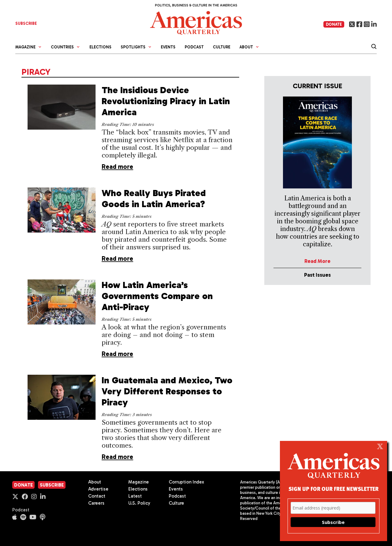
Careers (96, 503)
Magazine (138, 482)
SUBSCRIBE (26, 23)
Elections (100, 47)
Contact (96, 496)
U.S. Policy (139, 503)
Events (168, 47)
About (94, 482)
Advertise (98, 489)
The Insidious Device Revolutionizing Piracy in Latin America (166, 101)
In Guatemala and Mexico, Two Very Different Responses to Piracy (167, 391)
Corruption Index (186, 482)
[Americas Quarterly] (196, 22)
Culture (221, 47)
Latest (135, 496)
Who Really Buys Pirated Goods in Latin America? (154, 199)
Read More (317, 261)
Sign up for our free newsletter (333, 488)
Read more (117, 166)
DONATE (334, 24)
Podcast (194, 47)
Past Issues (317, 275)
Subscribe (52, 485)
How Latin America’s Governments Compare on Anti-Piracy (157, 296)
